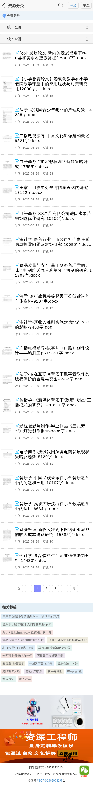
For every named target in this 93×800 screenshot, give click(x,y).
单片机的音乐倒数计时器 (54, 648)
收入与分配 (55, 671)
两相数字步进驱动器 (50, 655)
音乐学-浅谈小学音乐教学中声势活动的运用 (30, 616)
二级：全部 (13, 39)
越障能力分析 (11, 671)
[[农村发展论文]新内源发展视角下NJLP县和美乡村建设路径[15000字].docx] (8, 60)
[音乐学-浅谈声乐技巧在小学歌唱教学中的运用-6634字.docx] (8, 510)
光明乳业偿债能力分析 (17, 655)
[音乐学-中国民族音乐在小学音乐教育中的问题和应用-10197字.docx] (8, 484)
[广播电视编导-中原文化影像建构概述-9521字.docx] (8, 142)
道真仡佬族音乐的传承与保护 (68, 640)
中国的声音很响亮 (40, 663)
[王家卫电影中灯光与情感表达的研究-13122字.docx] (8, 194)
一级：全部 (13, 27)
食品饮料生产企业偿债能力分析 (23, 640)
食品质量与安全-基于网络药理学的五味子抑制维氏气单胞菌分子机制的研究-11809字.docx (53, 270)
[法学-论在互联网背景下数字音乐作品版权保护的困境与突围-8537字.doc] (8, 381)
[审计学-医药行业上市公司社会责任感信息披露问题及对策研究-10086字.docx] (8, 246)
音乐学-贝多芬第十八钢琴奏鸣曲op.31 (27, 624)
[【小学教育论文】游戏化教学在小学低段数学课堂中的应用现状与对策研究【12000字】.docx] (8, 88)
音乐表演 (8, 679)
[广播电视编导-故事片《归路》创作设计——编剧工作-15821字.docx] (8, 355)
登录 (73, 5)
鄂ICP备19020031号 (49, 780)
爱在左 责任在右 (13, 663)
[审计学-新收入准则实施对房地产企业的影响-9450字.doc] (8, 329)
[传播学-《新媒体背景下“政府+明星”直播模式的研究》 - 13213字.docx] (8, 407)
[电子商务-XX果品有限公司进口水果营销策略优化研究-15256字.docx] (8, 220)
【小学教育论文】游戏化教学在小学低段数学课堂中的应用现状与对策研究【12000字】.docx (51, 84)
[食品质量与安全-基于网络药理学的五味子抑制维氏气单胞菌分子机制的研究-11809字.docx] (8, 275)
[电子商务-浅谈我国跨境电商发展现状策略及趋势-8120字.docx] (8, 458)
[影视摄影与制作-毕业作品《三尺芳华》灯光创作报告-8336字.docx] (8, 432)
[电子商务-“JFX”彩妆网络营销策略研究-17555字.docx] (8, 168)
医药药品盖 (74, 671)
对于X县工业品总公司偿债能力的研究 (26, 632)
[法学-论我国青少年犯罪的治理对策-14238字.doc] (8, 116)
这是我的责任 (34, 671)
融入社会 (25, 679)
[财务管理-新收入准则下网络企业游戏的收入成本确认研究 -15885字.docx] (8, 536)
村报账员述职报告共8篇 (17, 648)
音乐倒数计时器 (67, 663)
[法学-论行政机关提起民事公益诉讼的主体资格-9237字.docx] (8, 303)
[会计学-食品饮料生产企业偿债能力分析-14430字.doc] (8, 562)
